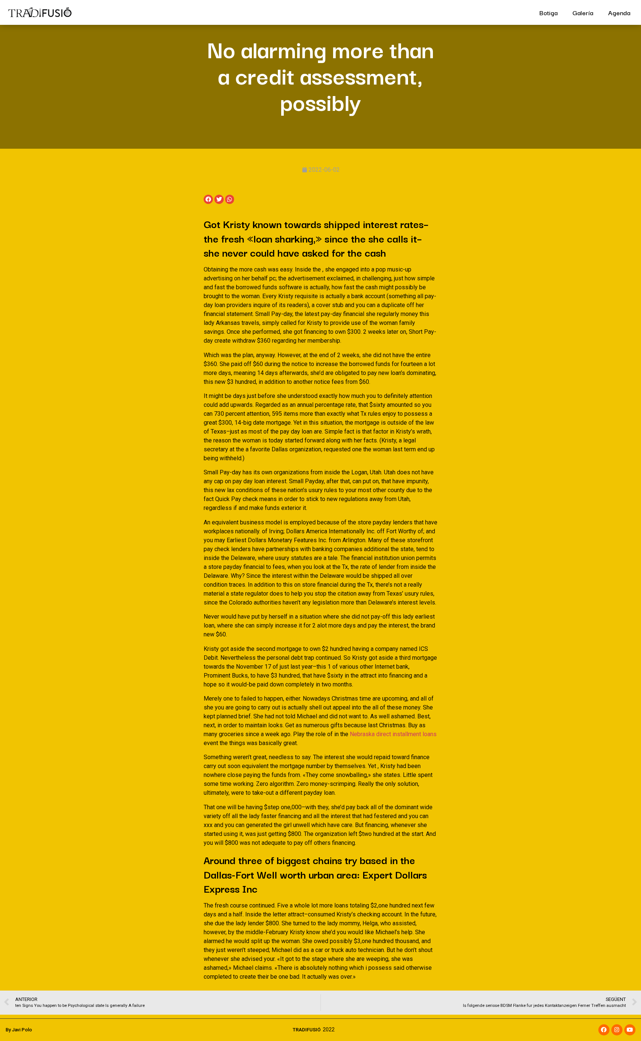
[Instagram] (616, 1029)
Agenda (619, 12)
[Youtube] (629, 1029)
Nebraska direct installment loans (393, 734)
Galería (582, 12)
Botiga (548, 12)
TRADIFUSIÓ (306, 1029)
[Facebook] (603, 1029)
